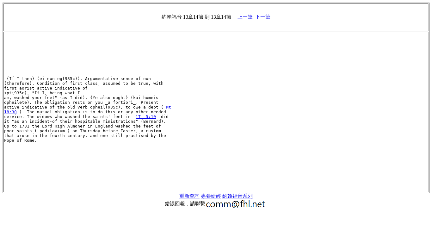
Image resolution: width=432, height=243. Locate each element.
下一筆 (262, 17)
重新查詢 (189, 196)
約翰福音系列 (237, 196)
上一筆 (245, 17)
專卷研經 (211, 196)
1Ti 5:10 (146, 116)
